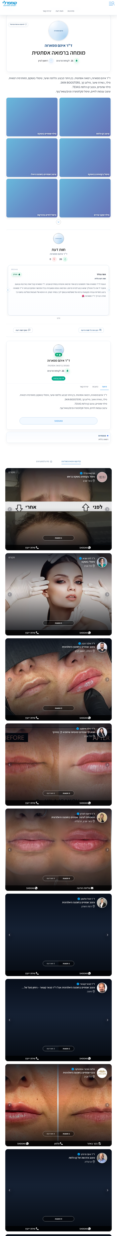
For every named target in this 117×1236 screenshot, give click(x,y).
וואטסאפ (58, 420)
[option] (58, 289)
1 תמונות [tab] (58, 538)
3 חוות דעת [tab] (51, 1048)
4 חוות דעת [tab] (51, 1133)
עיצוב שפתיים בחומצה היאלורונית (78, 646)
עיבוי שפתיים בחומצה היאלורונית (79, 1072)
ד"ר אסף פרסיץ (88, 1154)
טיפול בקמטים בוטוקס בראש (81, 476)
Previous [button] (109, 290)
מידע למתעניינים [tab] (42, 461)
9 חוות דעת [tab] (51, 878)
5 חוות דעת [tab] (51, 963)
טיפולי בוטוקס (88, 561)
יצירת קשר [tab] (84, 386)
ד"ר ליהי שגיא (89, 558)
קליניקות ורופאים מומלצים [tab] (71, 461)
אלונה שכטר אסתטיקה (85, 1069)
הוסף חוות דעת (21, 330)
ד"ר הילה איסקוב (87, 728)
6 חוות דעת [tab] (51, 793)
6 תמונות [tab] (66, 878)
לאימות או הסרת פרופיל (17, 24)
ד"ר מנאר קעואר (87, 984)
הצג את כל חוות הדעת (89, 330)
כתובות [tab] (95, 386)
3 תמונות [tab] (58, 708)
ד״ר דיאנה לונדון (87, 813)
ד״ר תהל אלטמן (88, 899)
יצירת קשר (47, 10)
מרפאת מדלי (89, 473)
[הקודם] (107, 509)
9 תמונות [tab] (58, 1219)
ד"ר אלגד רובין (88, 643)
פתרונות (70, 10)
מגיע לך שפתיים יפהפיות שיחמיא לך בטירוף (74, 732)
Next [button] (8, 290)
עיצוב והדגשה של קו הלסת (82, 1157)
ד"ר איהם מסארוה (58, 360)
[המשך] (10, 509)
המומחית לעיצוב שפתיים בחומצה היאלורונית (73, 817)
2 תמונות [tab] (66, 1048)
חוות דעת (59, 10)
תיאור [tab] (104, 386)
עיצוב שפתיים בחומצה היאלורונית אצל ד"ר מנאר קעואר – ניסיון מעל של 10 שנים (58, 987)
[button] (58, 222)
